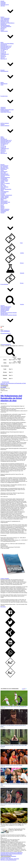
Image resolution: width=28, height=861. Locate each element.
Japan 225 (3, 57)
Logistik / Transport (5, 196)
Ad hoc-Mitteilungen (5, 19)
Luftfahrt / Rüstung (4, 197)
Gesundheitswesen (4, 179)
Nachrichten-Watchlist (5, 307)
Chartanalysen (3, 27)
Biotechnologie (4, 169)
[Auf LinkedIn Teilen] (10, 646)
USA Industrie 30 (4, 49)
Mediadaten (13, 856)
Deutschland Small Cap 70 (6, 45)
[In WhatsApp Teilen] (10, 657)
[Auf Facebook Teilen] (10, 616)
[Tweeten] (10, 626)
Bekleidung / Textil (4, 168)
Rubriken (2, 17)
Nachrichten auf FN (5, 4)
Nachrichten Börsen (5, 853)
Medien (2, 82)
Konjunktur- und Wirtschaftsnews (7, 22)
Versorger (2, 212)
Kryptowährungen (4, 284)
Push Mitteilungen (4, 385)
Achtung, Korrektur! (5, 578)
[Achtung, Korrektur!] (13, 577)
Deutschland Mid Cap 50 (6, 47)
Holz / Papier (3, 185)
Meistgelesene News (5, 21)
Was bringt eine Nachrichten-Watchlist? (9, 312)
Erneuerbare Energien (5, 175)
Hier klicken (3, 606)
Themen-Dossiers (4, 31)
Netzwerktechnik (4, 203)
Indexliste (2, 138)
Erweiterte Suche (4, 96)
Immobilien (3, 188)
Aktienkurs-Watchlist (5, 309)
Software (2, 208)
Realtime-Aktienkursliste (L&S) (7, 109)
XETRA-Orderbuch (5, 123)
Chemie (2, 170)
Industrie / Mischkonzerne (6, 189)
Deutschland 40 (4, 44)
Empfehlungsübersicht (5, 25)
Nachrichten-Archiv (8, 855)
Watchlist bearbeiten (5, 310)
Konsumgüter (3, 192)
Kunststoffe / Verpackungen (6, 195)
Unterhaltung (3, 211)
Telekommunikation (5, 210)
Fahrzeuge (3, 176)
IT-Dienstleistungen (5, 191)
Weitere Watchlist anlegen (6, 306)
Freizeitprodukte (4, 178)
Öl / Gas (2, 204)
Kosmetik (2, 193)
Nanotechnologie (4, 200)
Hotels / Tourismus (4, 186)
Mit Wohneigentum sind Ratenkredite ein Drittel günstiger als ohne (11, 398)
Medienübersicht (4, 83)
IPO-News (3, 28)
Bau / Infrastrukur (4, 166)
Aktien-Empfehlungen (13, 853)
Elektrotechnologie (4, 173)
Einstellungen (3, 311)
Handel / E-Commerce (5, 183)
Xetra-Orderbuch (10, 852)
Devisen (21, 283)
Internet (2, 190)
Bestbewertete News (5, 20)
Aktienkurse (3, 107)
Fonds (21, 242)
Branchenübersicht (4, 71)
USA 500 (2, 50)
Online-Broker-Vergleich (6, 112)
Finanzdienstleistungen (5, 177)
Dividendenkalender (5, 110)
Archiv (2, 84)
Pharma (2, 205)
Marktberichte (3, 24)
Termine (2, 30)
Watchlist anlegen (4, 313)
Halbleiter (3, 182)
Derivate (22, 263)
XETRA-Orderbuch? (5, 125)
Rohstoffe (3, 206)
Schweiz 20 (3, 55)
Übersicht (2, 124)
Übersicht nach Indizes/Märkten (7, 43)
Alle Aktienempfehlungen (6, 26)
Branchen (2, 70)
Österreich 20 (3, 56)
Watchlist (22, 304)
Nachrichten (3, 2)
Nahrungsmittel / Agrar (5, 202)
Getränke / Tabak (4, 181)
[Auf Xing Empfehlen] (10, 636)
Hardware (3, 184)
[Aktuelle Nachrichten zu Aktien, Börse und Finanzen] (6, 333)
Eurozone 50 (3, 52)
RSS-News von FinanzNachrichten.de (8, 859)
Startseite (2, 1)
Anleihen (22, 252)
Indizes (2, 42)
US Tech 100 (3, 51)
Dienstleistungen (4, 171)
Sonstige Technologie (5, 209)
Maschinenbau (4, 198)
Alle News (3, 5)
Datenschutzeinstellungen (6, 856)
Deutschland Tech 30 (5, 48)
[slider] (2, 391)
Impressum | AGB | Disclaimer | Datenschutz (10, 858)
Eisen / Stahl (3, 172)
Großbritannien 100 (5, 54)
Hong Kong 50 (4, 58)
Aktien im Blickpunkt (5, 18)
